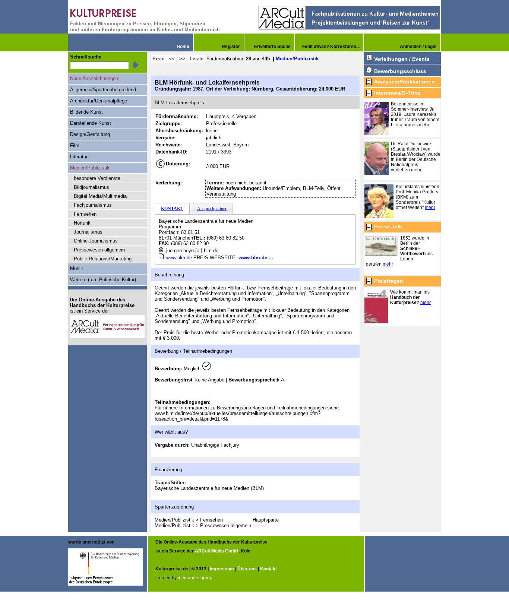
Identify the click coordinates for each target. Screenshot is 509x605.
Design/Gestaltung (90, 134)
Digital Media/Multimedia (100, 196)
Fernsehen (85, 214)
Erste (158, 58)
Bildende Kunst (86, 112)
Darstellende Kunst (90, 123)
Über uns (247, 568)
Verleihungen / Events (402, 59)
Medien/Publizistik (297, 58)
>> (182, 58)
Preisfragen (388, 281)
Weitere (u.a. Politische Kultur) (103, 279)
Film (74, 145)
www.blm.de (179, 257)
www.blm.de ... (255, 257)
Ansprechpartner (212, 208)
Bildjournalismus (91, 187)
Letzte (196, 58)
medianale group (195, 577)
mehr (424, 124)
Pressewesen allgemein (99, 250)
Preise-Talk (388, 226)
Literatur (79, 156)
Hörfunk (82, 223)
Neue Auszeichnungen (94, 78)
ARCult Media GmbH (216, 551)
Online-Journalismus (96, 241)
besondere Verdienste (97, 178)
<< (172, 58)
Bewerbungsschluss (400, 71)
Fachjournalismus (93, 205)
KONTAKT (172, 208)
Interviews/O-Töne (397, 93)
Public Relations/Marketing (103, 259)
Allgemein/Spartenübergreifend (103, 89)
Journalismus (88, 232)
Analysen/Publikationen (404, 82)
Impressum (222, 568)
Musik (76, 268)
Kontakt (268, 568)
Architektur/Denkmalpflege (98, 101)
